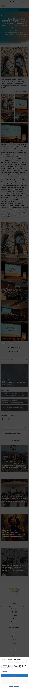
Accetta (14, 675)
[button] (27, 659)
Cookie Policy (11, 686)
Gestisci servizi (4, 671)
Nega (14, 679)
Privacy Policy (16, 686)
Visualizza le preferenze (14, 683)
